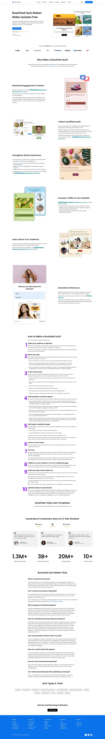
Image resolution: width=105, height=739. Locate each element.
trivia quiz (19, 166)
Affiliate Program (63, 727)
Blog (61, 721)
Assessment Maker (15, 727)
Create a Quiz (88, 2)
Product (38, 2)
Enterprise (57, 2)
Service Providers (47, 725)
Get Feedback (30, 724)
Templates (51, 2)
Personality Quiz (26, 689)
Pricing (69, 2)
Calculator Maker (15, 728)
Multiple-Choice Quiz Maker (76, 689)
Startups (46, 727)
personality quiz (22, 163)
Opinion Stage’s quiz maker (52, 66)
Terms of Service (80, 724)
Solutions (44, 2)
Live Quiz (53, 693)
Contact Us (79, 725)
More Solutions (31, 728)
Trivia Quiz (86, 689)
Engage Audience (31, 721)
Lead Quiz (68, 693)
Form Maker (14, 725)
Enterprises (46, 728)
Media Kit (62, 725)
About (78, 721)
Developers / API (64, 728)
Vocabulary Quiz (45, 693)
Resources (63, 2)
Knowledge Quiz (35, 689)
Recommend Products (32, 727)
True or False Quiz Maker (62, 689)
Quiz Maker (18, 689)
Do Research (30, 725)
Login (82, 2)
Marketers (46, 721)
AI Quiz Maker (60, 693)
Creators (46, 724)
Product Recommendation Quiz (48, 689)
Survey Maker (14, 724)
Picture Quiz (37, 693)
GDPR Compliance (64, 724)
